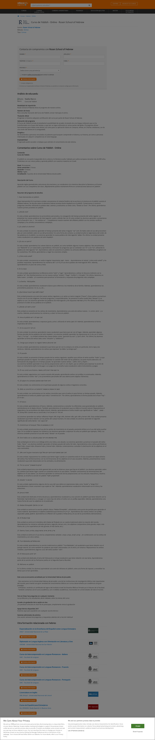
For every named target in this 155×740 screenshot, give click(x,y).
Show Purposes (138, 732)
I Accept (137, 726)
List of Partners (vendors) (76, 731)
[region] (77, 728)
